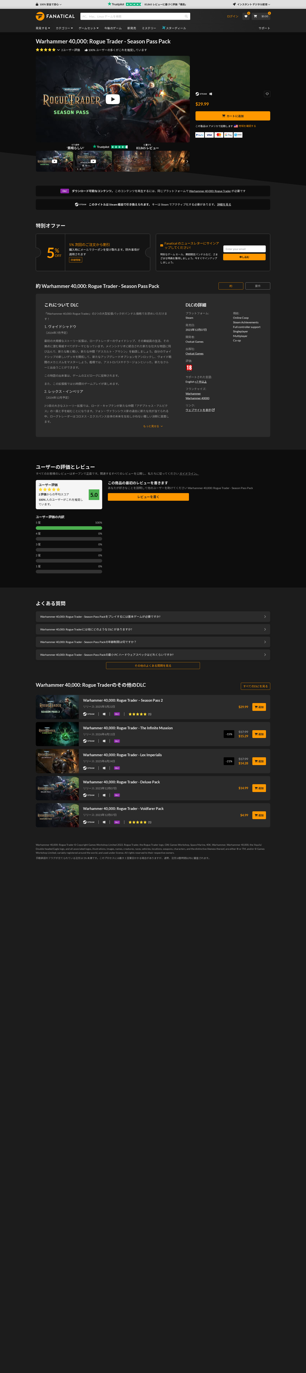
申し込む (244, 257)
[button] (49, 4)
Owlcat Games (194, 353)
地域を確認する (247, 125)
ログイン (232, 16)
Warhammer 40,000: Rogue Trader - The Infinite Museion (128, 728)
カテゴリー (63, 28)
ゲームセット (87, 28)
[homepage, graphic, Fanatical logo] (55, 16)
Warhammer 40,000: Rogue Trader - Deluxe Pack (121, 782)
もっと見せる (151, 426)
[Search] (186, 16)
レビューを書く (148, 497)
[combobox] (153, 16)
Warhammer (193, 393)
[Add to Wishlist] (267, 94)
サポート (264, 28)
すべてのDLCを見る (255, 686)
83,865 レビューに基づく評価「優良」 (165, 4)
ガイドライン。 (189, 473)
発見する (41, 28)
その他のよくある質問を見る (153, 665)
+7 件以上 (201, 381)
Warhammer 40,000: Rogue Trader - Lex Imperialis (122, 755)
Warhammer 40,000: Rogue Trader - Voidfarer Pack (123, 808)
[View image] (54, 161)
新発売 (131, 28)
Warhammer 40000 (197, 398)
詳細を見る (224, 204)
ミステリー (149, 28)
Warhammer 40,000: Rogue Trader (210, 191)
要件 (258, 286)
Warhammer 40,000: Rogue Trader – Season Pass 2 (123, 700)
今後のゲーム (113, 28)
